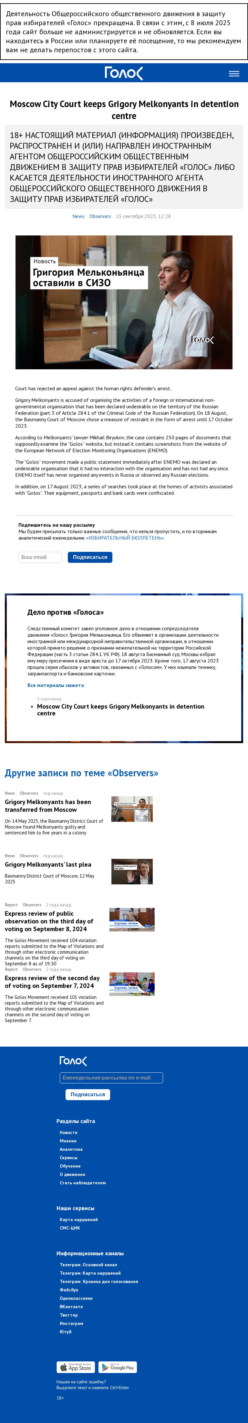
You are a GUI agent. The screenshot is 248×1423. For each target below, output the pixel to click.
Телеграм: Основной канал (88, 1265)
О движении (72, 1174)
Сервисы (69, 1157)
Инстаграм (71, 1323)
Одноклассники (76, 1298)
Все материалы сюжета (55, 685)
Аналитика (71, 1149)
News (78, 216)
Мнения (68, 1141)
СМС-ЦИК (70, 1228)
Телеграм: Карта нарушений (90, 1273)
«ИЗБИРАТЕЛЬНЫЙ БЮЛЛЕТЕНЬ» (125, 537)
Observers (100, 216)
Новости (69, 1132)
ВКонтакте (71, 1306)
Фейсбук (69, 1290)
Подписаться (90, 557)
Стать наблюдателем (83, 1183)
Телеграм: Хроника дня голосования (99, 1281)
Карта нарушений (79, 1219)
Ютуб (65, 1332)
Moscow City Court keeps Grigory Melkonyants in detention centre (120, 709)
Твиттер (69, 1315)
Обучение (70, 1166)
